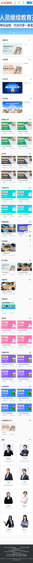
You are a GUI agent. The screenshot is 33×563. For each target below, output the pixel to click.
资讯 (27, 2)
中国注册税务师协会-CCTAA (16, 550)
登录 (29, 2)
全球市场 (26, 63)
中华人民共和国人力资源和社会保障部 (16, 555)
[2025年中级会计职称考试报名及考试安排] (12, 107)
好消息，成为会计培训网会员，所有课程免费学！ (28, 83)
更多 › (30, 119)
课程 (19, 2)
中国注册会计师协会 (9, 551)
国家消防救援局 (25, 547)
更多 (29, 40)
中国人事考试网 (24, 551)
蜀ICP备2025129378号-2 (24, 558)
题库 (23, 2)
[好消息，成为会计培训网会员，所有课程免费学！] (12, 88)
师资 (32, 2)
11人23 (25, 44)
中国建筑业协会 (16, 548)
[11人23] (12, 49)
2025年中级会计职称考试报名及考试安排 (28, 102)
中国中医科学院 (16, 553)
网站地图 (19, 560)
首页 (15, 2)
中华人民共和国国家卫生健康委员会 (16, 554)
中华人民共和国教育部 (10, 547)
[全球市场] (12, 68)
